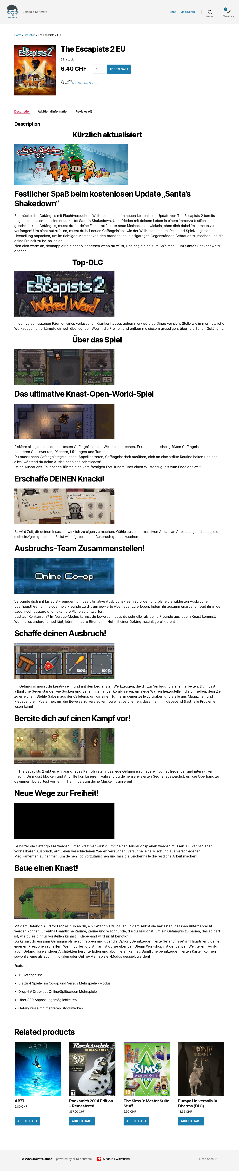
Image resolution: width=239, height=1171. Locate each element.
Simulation (29, 35)
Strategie (93, 83)
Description (22, 111)
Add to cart (119, 69)
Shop (173, 11)
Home (17, 35)
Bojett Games (42, 1159)
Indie (74, 83)
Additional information (53, 111)
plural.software (82, 1159)
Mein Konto (187, 11)
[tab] (22, 111)
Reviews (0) (84, 111)
